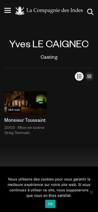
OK (50, 204)
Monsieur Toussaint (25, 120)
